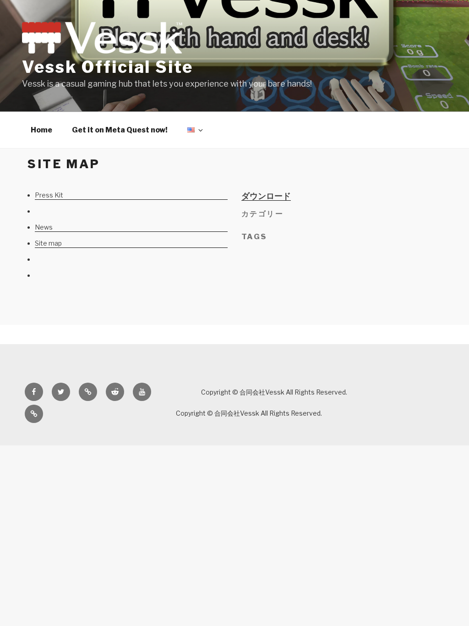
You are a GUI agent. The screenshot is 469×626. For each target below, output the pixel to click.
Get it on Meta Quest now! (120, 130)
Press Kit (49, 195)
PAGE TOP (451, 599)
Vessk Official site (107, 67)
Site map (48, 243)
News (44, 227)
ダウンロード (266, 196)
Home (41, 130)
